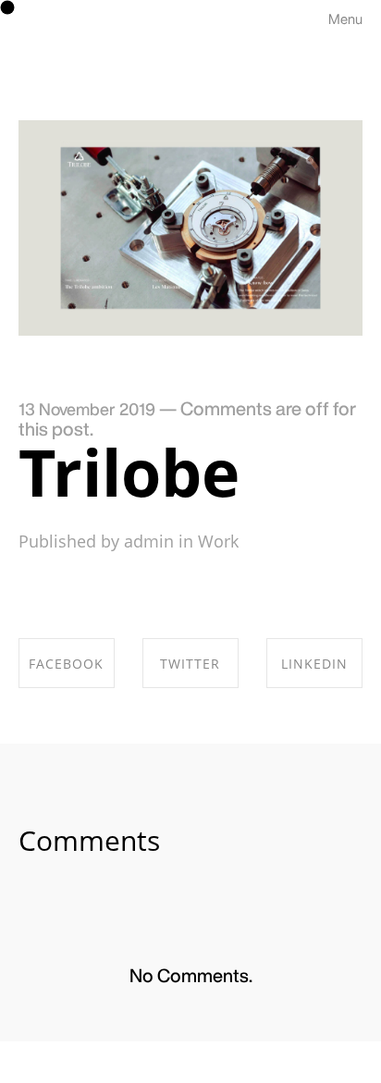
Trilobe (129, 471)
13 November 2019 (86, 408)
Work (218, 541)
